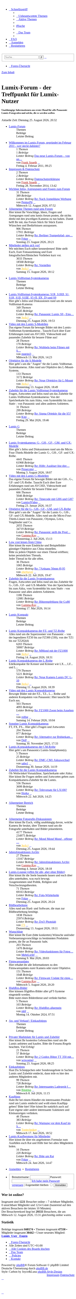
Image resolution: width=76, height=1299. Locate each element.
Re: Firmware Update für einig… (53, 978)
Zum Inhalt (7, 72)
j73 (23, 925)
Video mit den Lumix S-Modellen (28, 324)
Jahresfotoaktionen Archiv (24, 852)
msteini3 (26, 353)
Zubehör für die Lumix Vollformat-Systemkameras (38, 390)
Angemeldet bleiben (37, 1185)
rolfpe (24, 717)
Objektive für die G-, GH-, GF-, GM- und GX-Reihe (40, 509)
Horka (25, 793)
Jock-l (24, 268)
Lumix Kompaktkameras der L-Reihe (31, 660)
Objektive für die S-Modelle (25, 360)
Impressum (53, 1275)
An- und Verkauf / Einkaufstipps (28, 1020)
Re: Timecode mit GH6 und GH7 (53, 499)
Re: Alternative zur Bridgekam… (53, 736)
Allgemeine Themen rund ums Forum (31, 208)
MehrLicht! (28, 954)
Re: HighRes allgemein (47, 1007)
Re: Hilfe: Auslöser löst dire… (52, 465)
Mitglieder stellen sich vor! (24, 245)
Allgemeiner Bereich (21, 802)
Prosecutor (27, 469)
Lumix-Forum (17, 126)
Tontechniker (29, 1129)
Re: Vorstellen (42, 265)
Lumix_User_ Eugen (14, 1236)
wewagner (27, 1060)
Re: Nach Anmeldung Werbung (52, 198)
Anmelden (15, 1169)
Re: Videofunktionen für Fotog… (53, 951)
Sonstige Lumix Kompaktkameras (29, 723)
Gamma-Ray (28, 535)
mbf (23, 1011)
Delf (24, 740)
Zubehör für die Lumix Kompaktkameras (33, 770)
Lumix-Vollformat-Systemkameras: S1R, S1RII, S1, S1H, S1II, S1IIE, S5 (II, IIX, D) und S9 (39, 296)
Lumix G (14, 426)
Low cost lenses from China (25, 542)
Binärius (26, 1090)
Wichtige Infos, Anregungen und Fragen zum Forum (39, 189)
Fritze (24, 238)
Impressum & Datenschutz (24, 169)
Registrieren (32, 1169)
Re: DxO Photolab (45, 921)
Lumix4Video (29, 502)
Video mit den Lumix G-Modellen (29, 475)
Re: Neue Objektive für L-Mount (53, 380)
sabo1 (24, 763)
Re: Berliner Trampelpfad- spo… (53, 235)
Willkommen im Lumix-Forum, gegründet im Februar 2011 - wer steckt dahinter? (40, 144)
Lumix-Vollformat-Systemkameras (29, 278)
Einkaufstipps (17, 1066)
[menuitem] (31, 15)
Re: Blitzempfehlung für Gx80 (52, 601)
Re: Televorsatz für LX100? (50, 789)
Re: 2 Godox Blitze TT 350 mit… (54, 1056)
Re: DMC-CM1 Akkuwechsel (52, 760)
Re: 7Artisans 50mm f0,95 (49, 568)
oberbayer (27, 571)
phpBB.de (42, 1268)
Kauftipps (14, 1096)
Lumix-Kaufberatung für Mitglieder (29, 1136)
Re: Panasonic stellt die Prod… (52, 532)
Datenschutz (67, 1275)
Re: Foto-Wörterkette (46, 895)
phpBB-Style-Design (50, 1271)
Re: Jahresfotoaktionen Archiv (52, 862)
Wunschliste (16, 931)
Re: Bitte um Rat (44, 1156)
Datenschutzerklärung (47, 179)
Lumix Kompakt (18, 614)
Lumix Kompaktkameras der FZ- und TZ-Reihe (37, 630)
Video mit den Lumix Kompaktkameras (32, 690)
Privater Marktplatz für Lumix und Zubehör (34, 1037)
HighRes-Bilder (18, 988)
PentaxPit (26, 202)
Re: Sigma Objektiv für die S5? (52, 413)
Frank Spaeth (29, 162)
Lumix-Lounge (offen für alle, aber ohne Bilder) (37, 872)
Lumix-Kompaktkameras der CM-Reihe (32, 746)
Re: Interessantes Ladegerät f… (52, 1086)
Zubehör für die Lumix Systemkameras (31, 578)
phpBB (20, 1265)
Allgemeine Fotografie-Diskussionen (30, 819)
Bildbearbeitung (18, 905)
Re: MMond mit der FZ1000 (51, 650)
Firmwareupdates (19, 961)
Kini (24, 416)
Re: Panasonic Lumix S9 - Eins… (54, 314)
